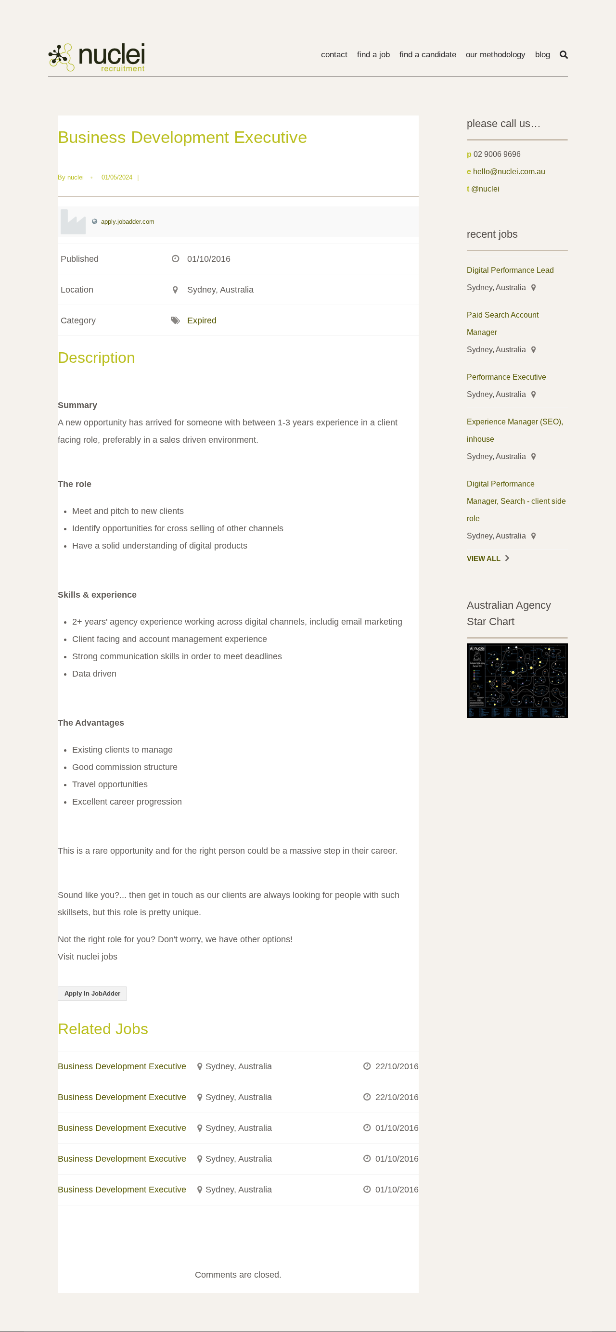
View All (483, 559)
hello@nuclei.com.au (509, 171)
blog (542, 54)
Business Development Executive (122, 1066)
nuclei (75, 177)
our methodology (496, 54)
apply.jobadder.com (127, 221)
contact (334, 54)
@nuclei (485, 188)
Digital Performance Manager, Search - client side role (516, 501)
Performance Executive (506, 376)
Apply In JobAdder (92, 993)
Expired (202, 320)
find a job (373, 54)
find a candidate (427, 54)
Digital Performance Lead (510, 270)
